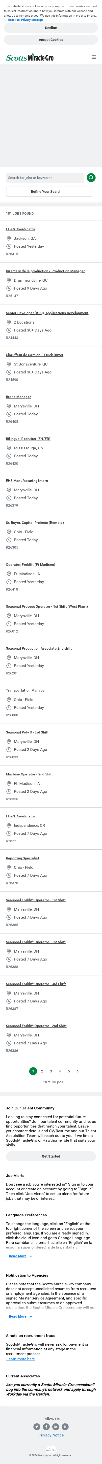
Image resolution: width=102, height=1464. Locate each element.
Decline (51, 28)
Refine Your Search (46, 192)
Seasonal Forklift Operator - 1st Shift (36, 900)
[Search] (91, 178)
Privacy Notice (51, 1435)
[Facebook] (46, 1426)
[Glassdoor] (36, 1426)
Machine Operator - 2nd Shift (29, 774)
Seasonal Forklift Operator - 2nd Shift (36, 1026)
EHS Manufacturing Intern (27, 481)
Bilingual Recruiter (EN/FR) (28, 439)
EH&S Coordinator (20, 229)
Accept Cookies (51, 40)
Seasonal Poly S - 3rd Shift (27, 732)
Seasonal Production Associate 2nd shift (39, 648)
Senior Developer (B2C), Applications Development (47, 313)
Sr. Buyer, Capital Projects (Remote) (35, 523)
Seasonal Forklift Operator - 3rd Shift (36, 984)
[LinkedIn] (55, 1426)
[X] (65, 1426)
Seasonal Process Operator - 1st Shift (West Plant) (47, 606)
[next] (78, 1071)
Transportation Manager (26, 690)
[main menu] (94, 57)
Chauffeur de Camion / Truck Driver (34, 355)
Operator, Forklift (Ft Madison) (30, 564)
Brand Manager (18, 397)
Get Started (51, 1156)
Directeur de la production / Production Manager (45, 271)
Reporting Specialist (22, 858)
